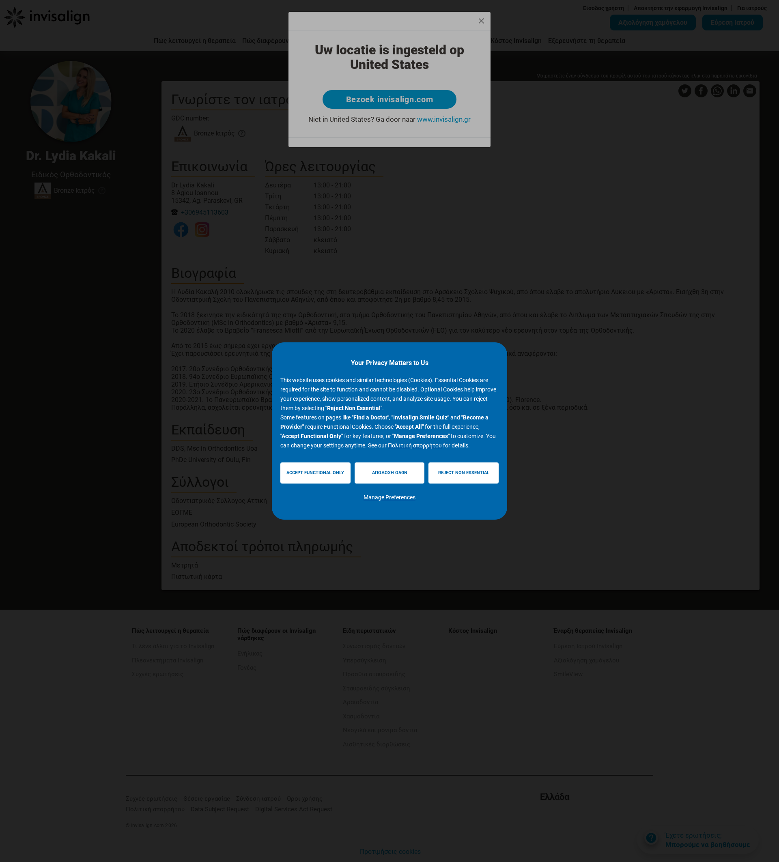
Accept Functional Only (315, 472)
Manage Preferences (389, 497)
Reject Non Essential (463, 472)
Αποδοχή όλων (389, 472)
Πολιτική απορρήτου (415, 445)
